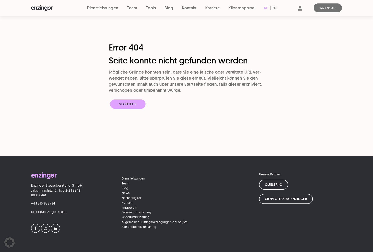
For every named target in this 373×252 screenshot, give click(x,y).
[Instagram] (45, 231)
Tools (151, 7)
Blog (168, 7)
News (126, 193)
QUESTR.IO (273, 184)
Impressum (129, 207)
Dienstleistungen (102, 7)
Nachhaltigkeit (132, 198)
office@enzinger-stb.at (49, 211)
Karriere (212, 7)
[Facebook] (35, 231)
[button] (9, 242)
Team (132, 7)
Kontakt (189, 7)
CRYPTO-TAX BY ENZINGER (286, 199)
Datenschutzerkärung (136, 212)
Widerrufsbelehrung (136, 217)
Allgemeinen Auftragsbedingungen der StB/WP (155, 222)
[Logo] (49, 8)
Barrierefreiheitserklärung (139, 227)
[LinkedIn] (55, 231)
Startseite (127, 104)
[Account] (300, 11)
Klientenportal (241, 7)
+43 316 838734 (43, 203)
